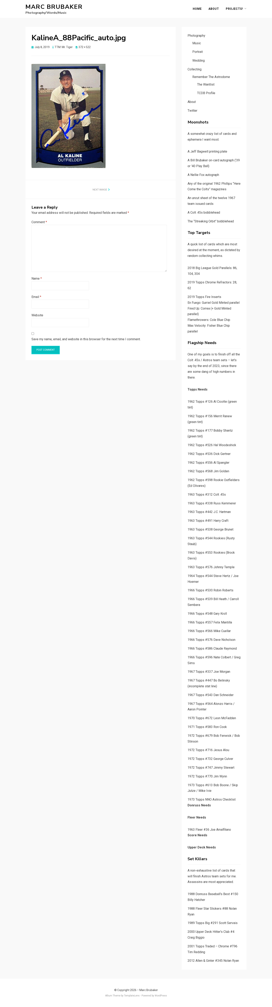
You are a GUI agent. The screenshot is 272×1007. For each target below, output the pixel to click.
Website (37, 315)
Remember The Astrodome (211, 77)
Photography (196, 35)
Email (36, 297)
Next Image (100, 189)
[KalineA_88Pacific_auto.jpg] (68, 115)
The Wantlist (205, 84)
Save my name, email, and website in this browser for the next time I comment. (86, 339)
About (213, 8)
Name (36, 278)
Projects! (234, 8)
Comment (39, 222)
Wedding (198, 60)
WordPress (161, 995)
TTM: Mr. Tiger (64, 47)
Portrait (197, 52)
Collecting (195, 69)
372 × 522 (84, 47)
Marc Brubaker (54, 7)
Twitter (192, 110)
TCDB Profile (206, 93)
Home (197, 8)
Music (196, 43)
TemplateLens (132, 995)
